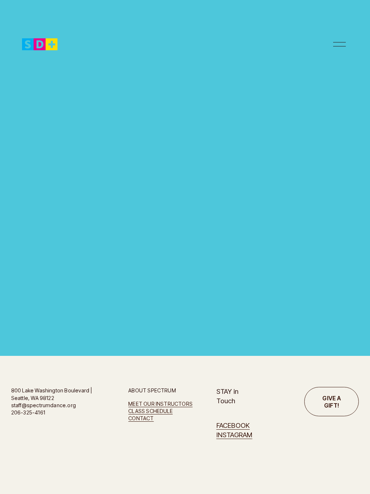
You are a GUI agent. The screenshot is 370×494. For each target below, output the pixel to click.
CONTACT (141, 418)
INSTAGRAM (234, 435)
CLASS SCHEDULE (150, 411)
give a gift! (331, 402)
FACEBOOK (233, 425)
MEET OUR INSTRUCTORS (160, 404)
